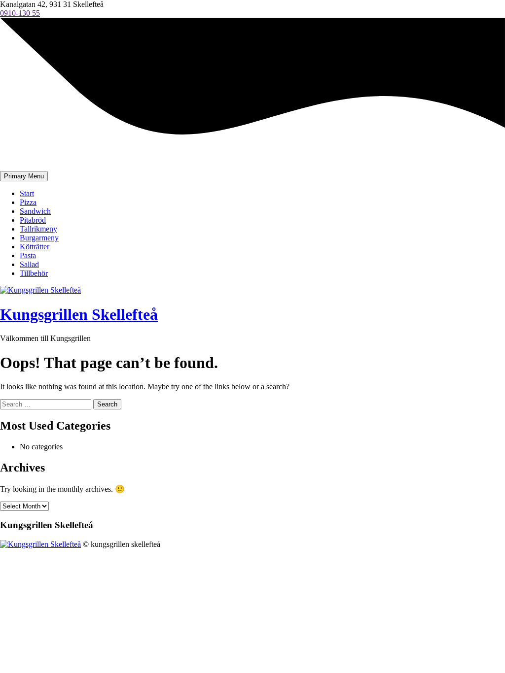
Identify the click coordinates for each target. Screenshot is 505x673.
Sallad (29, 264)
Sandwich (35, 211)
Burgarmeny (39, 238)
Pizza (28, 202)
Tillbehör (34, 273)
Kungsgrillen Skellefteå (79, 314)
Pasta (28, 255)
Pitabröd (33, 220)
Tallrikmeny (38, 229)
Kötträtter (34, 246)
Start (27, 193)
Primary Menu (24, 176)
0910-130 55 (20, 13)
